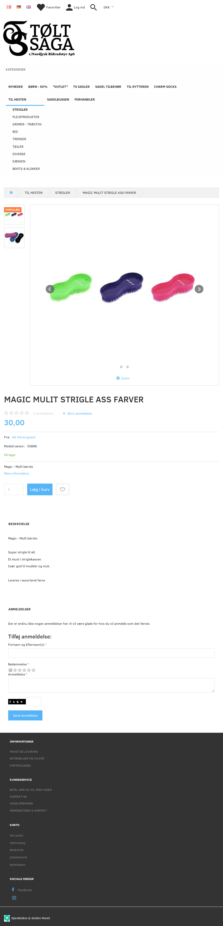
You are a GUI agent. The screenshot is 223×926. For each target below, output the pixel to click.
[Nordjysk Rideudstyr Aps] (39, 37)
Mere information (16, 473)
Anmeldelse (16, 674)
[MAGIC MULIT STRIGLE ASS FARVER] (124, 289)
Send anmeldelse (25, 715)
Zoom (125, 378)
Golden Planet (41, 918)
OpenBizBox (19, 918)
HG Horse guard (23, 437)
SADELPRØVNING (21, 803)
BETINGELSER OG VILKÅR (27, 758)
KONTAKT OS (18, 796)
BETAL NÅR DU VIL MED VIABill (31, 790)
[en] (28, 6)
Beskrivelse (18, 523)
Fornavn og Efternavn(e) (26, 644)
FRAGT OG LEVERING (24, 751)
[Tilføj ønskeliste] (62, 489)
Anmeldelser (19, 609)
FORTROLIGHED (20, 765)
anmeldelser (43, 413)
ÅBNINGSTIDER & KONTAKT (28, 810)
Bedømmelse (17, 664)
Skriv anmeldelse (79, 413)
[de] (19, 6)
